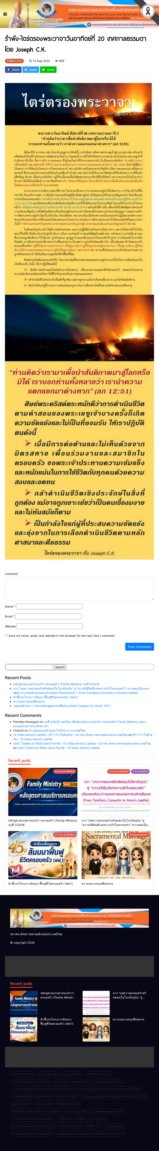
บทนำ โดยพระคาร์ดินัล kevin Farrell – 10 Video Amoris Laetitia (58, 748)
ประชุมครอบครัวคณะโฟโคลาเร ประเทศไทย (57, 730)
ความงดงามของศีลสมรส (29, 701)
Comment (11, 574)
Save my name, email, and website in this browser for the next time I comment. (61, 635)
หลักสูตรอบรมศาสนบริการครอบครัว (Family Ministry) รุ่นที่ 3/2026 (56, 684)
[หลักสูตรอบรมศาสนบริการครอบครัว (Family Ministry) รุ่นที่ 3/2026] (42, 792)
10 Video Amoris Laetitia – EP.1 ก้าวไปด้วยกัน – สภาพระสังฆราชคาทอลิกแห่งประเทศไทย (70, 734)
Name (10, 606)
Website (10, 626)
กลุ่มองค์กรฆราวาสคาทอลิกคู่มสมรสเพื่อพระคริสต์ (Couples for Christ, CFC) (62, 706)
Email (9, 616)
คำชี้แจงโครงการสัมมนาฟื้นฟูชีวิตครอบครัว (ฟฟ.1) (45, 697)
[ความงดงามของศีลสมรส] (116, 855)
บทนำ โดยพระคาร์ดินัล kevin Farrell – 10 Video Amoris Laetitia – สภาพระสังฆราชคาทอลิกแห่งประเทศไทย (82, 743)
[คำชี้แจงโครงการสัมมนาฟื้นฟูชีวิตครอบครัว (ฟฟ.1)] (42, 855)
